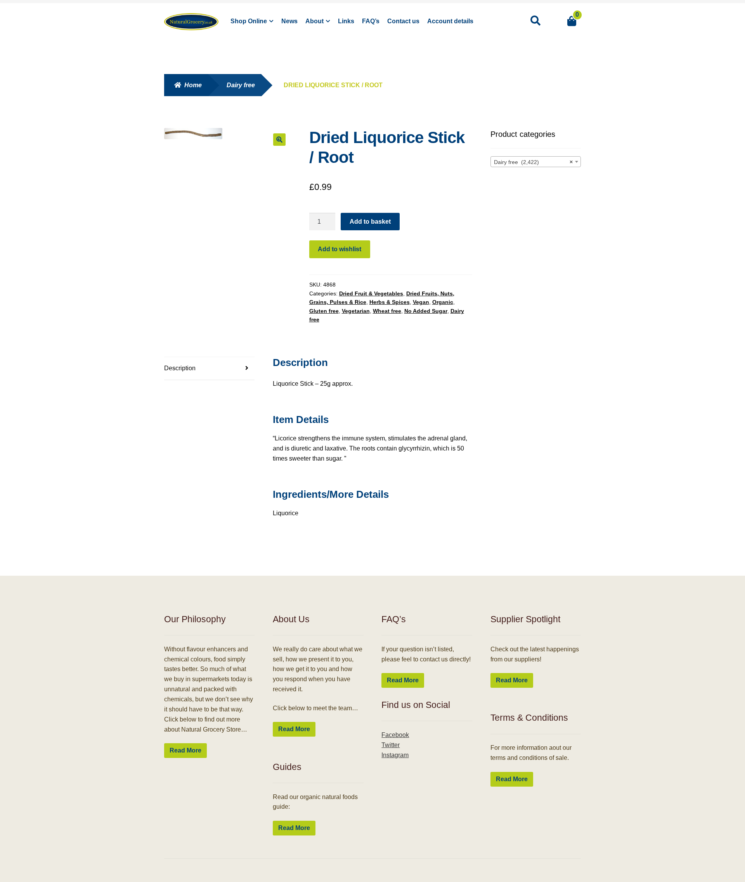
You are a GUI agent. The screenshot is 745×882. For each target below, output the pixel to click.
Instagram (395, 755)
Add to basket (370, 221)
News (289, 21)
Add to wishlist (339, 249)
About (314, 21)
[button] (279, 139)
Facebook (395, 735)
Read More (185, 750)
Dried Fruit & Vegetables (371, 293)
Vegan (421, 302)
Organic (442, 302)
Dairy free (241, 85)
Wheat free (387, 311)
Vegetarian (356, 311)
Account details (450, 21)
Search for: (535, 21)
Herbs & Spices (389, 302)
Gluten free (324, 311)
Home (193, 85)
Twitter (390, 745)
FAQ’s (370, 21)
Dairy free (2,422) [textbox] (533, 162)
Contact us (403, 21)
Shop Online (248, 21)
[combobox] (535, 161)
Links (346, 21)
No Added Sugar (425, 311)
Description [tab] (180, 368)
